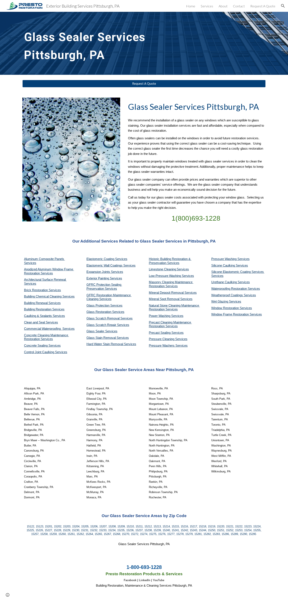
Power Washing (160, 316)
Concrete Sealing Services (42, 345)
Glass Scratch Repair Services (107, 325)
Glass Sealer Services (101, 331)
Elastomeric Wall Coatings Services (111, 265)
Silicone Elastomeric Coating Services (237, 272)
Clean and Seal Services (41, 322)
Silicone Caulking (223, 265)
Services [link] (207, 6)
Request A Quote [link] (262, 6)
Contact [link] (239, 6)
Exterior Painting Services (104, 278)
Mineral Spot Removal (164, 299)
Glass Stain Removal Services (107, 337)
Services (183, 269)
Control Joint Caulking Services (45, 352)
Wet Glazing (220, 301)
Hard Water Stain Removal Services (111, 344)
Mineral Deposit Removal (166, 292)
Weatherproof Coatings (227, 295)
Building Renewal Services (42, 303)
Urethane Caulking (224, 282)
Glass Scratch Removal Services (109, 318)
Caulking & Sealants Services (44, 316)
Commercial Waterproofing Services (49, 328)
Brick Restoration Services (42, 290)
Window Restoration (225, 308)
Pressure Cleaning (162, 339)
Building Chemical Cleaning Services (49, 296)
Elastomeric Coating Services (106, 259)
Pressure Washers (162, 345)
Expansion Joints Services (104, 272)
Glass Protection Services (104, 305)
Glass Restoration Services (105, 312)
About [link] (223, 6)
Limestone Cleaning (162, 269)
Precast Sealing (160, 332)
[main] (112, 43)
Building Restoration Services (44, 309)
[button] (283, 6)
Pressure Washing (224, 259)
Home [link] (190, 6)
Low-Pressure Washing (165, 276)
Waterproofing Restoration (229, 288)
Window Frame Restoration (230, 314)
